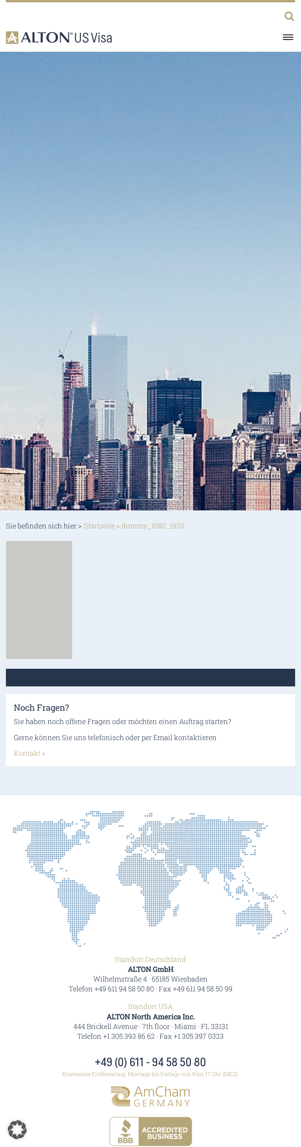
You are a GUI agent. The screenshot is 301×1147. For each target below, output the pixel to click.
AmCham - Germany (150, 1096)
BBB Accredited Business (150, 1131)
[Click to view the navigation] (288, 37)
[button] (17, 1130)
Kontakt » (29, 753)
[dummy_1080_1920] (39, 599)
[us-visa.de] (59, 37)
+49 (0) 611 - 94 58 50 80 (150, 1063)
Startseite (99, 525)
